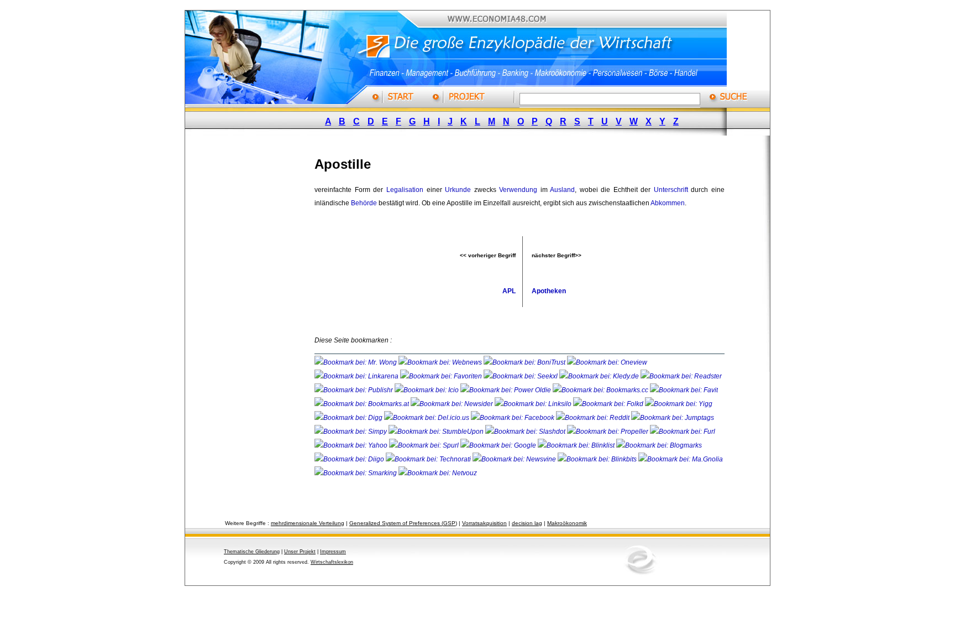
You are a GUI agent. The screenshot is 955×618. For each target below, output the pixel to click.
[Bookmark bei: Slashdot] (526, 431)
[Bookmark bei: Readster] (681, 376)
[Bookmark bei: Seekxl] (521, 376)
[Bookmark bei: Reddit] (593, 418)
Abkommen (667, 203)
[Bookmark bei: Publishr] (354, 390)
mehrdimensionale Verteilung (307, 523)
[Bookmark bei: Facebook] (513, 418)
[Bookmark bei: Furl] (682, 431)
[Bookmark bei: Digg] (349, 418)
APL (509, 291)
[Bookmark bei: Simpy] (351, 431)
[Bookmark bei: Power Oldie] (506, 390)
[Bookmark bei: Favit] (684, 390)
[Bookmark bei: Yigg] (678, 404)
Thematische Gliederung (252, 551)
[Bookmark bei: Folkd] (609, 404)
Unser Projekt (300, 551)
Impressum (333, 551)
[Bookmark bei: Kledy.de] (600, 376)
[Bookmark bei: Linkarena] (357, 376)
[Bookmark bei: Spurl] (424, 445)
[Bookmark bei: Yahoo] (351, 445)
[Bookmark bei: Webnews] (441, 362)
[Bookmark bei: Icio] (427, 390)
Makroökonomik (567, 523)
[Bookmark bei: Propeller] (608, 431)
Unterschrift (671, 190)
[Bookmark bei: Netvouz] (437, 473)
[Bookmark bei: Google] (499, 445)
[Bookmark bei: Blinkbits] (598, 459)
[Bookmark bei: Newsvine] (515, 459)
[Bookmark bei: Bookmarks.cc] (601, 390)
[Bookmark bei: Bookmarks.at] (362, 404)
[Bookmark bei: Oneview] (607, 362)
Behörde (364, 203)
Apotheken (549, 291)
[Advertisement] (259, 311)
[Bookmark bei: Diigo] (350, 459)
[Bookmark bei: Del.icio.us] (427, 418)
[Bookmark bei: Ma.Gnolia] (680, 459)
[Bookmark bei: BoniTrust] (525, 362)
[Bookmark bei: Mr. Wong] (356, 362)
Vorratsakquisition (484, 523)
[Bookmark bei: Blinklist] (577, 445)
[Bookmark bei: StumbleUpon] (437, 431)
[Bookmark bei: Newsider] (453, 404)
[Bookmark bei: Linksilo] (533, 404)
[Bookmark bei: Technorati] (429, 459)
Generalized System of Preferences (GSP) (403, 523)
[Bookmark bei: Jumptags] (672, 418)
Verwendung (518, 190)
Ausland (562, 190)
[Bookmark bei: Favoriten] (442, 376)
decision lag (527, 523)
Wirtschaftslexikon (332, 562)
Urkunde (458, 190)
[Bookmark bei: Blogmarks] (659, 445)
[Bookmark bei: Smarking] (356, 473)
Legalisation (404, 190)
